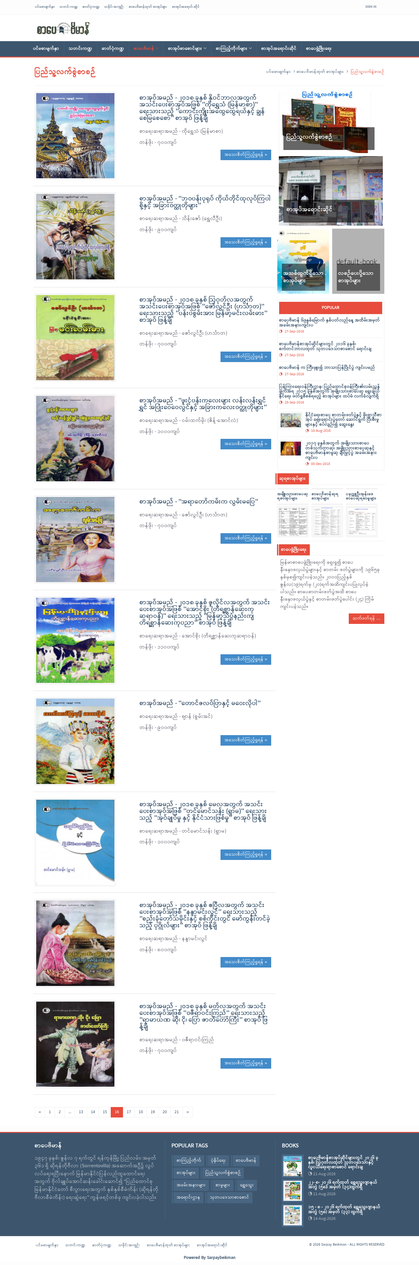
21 (177, 1112)
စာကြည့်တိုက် (189, 1160)
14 (93, 1112)
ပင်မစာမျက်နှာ (45, 7)
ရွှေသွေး (247, 1185)
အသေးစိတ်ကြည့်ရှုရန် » (246, 154)
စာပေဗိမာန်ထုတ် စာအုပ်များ (148, 7)
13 (81, 1112)
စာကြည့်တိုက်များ (232, 48)
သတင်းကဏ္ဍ (69, 7)
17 (129, 1112)
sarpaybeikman (64, 28)
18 (141, 1112)
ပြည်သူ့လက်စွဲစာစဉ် (223, 1172)
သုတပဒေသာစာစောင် (229, 1197)
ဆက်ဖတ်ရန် (364, 618)
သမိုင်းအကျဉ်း (114, 7)
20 (165, 1112)
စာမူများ (223, 1185)
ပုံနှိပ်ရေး (218, 1160)
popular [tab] (330, 307)
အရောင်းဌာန (188, 1197)
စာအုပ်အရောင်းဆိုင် (186, 7)
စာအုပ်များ (186, 1172)
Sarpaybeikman (221, 1257)
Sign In (370, 7)
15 (105, 1112)
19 (153, 1112)
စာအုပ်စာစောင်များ (185, 48)
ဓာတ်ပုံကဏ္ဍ (91, 7)
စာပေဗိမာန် (144, 48)
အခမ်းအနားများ (191, 1185)
